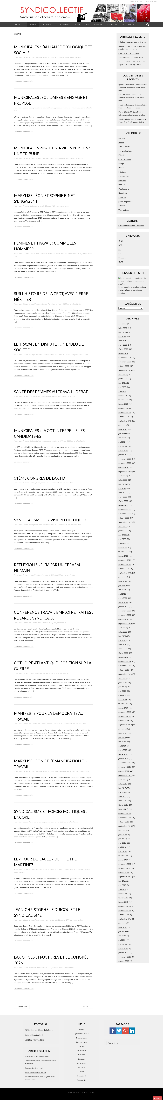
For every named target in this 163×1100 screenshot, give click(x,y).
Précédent (22, 1007)
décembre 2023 (124, 459)
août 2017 (122, 780)
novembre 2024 (124, 412)
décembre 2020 (124, 611)
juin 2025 (122, 383)
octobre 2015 (123, 872)
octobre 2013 (123, 961)
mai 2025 (122, 387)
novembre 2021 (124, 564)
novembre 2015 (124, 868)
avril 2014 (122, 940)
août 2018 (122, 729)
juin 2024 (122, 434)
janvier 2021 (123, 607)
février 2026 (123, 349)
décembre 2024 (124, 408)
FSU (120, 254)
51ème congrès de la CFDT (40, 478)
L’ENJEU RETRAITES (34, 1040)
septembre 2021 (125, 573)
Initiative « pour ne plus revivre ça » (132, 42)
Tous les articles (81, 1042)
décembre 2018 (124, 712)
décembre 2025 (124, 358)
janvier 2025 (123, 404)
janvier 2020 (123, 657)
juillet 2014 (122, 927)
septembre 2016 (125, 826)
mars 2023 (122, 497)
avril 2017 (122, 796)
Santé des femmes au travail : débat (51, 391)
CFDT (120, 241)
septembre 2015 (125, 877)
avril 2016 (122, 847)
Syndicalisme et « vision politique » (50, 520)
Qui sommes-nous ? (82, 1034)
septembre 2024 (125, 421)
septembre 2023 (125, 472)
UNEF (120, 262)
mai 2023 (122, 488)
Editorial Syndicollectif (34, 1035)
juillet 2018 (122, 733)
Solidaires (122, 258)
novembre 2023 (124, 463)
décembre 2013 (124, 957)
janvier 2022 (123, 556)
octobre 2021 (123, 569)
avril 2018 (122, 746)
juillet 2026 (122, 328)
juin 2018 (122, 737)
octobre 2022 (123, 518)
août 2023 (122, 476)
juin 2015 (122, 881)
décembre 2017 (124, 763)
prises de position (61, 108)
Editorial (20, 24)
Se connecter (81, 1080)
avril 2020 (122, 645)
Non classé (122, 193)
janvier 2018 (123, 759)
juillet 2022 (122, 531)
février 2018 (123, 754)
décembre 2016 (124, 813)
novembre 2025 (124, 362)
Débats (33, 24)
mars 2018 (122, 750)
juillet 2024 (122, 429)
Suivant (86, 1007)
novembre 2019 (124, 666)
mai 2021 (122, 590)
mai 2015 (122, 885)
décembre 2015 (124, 864)
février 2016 (123, 856)
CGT (120, 245)
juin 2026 (122, 332)
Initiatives (65, 24)
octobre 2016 (123, 822)
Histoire (98, 24)
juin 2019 (122, 687)
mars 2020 (122, 649)
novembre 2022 (124, 514)
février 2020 (123, 653)
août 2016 (122, 830)
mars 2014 (122, 944)
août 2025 (122, 374)
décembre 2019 (124, 661)
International (130, 24)
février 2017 (123, 805)
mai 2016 (122, 843)
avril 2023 (122, 493)
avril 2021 (122, 594)
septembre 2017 (125, 775)
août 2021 (122, 577)
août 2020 (122, 628)
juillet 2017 (122, 784)
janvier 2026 (123, 353)
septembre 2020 (125, 623)
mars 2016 (122, 851)
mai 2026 (122, 336)
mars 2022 (122, 547)
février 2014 (123, 948)
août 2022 (122, 526)
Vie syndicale (48, 24)
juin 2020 (122, 636)
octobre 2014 (123, 915)
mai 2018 (122, 742)
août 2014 (122, 923)
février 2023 (123, 501)
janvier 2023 (123, 505)
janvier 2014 (123, 953)
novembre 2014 (124, 910)
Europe (121, 164)
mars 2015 (122, 894)
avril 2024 (122, 442)
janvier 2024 (123, 455)
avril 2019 (122, 695)
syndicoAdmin (75, 57)
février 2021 (123, 602)
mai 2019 (122, 691)
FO (119, 249)
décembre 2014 (124, 906)
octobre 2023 (123, 467)
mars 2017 (122, 801)
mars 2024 (122, 446)
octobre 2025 (123, 366)
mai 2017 (122, 792)
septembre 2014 (125, 919)
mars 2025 (122, 396)
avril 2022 (122, 543)
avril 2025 (122, 391)
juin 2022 (122, 535)
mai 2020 (122, 640)
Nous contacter (81, 1038)
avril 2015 (122, 889)
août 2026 (122, 324)
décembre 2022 (124, 509)
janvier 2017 (123, 809)
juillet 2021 (122, 581)
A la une (26, 206)
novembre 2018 (124, 716)
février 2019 (123, 704)
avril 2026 (122, 341)
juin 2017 (122, 788)
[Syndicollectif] (81, 12)
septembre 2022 (125, 522)
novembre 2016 (124, 818)
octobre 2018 (123, 721)
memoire (122, 185)
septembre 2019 (125, 674)
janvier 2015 (123, 902)
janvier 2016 (123, 860)
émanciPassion (48, 57)
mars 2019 (122, 699)
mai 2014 (122, 936)
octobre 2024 (123, 417)
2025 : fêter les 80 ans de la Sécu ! (39, 1030)
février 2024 (123, 450)
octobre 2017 (123, 771)
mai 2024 (122, 438)
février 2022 (123, 552)
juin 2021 (122, 585)
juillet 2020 (122, 632)
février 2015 (123, 898)
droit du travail (41, 254)
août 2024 (122, 425)
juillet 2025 (122, 379)
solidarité (122, 206)
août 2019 (122, 678)
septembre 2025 (125, 370)
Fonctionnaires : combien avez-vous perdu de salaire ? (132, 88)
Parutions (112, 24)
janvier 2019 (123, 708)
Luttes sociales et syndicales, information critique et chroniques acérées (132, 290)
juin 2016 (122, 839)
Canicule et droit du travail (128, 53)
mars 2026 (122, 345)
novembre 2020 (124, 615)
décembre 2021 (124, 560)
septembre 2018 (125, 725)
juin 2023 (122, 484)
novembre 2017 (124, 767)
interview (39, 206)
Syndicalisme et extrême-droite (130, 58)
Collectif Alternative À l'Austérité (131, 225)
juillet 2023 (122, 480)
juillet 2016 (122, 834)
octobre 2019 (123, 670)
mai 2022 (122, 539)
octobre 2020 (123, 619)
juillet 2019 (122, 683)
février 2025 (123, 400)
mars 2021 (122, 598)
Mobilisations (82, 24)
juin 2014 (122, 932)
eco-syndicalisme (35, 57)
